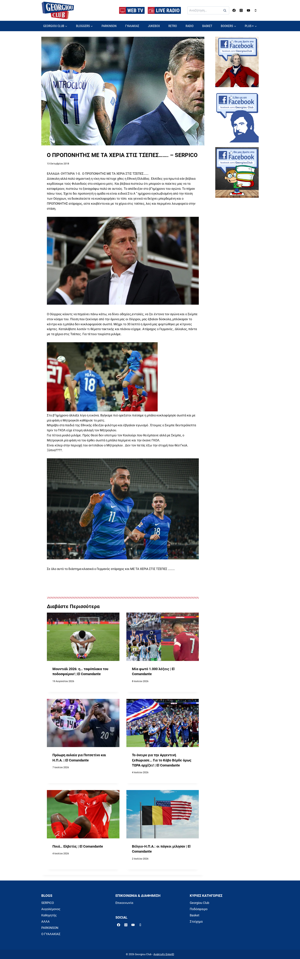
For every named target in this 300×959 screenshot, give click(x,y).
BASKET (207, 26)
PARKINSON (109, 26)
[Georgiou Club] (57, 10)
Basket (194, 915)
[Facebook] (234, 10)
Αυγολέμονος (50, 909)
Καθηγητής (49, 915)
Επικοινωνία (124, 903)
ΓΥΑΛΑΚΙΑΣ (132, 26)
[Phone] (255, 10)
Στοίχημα (196, 921)
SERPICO (47, 903)
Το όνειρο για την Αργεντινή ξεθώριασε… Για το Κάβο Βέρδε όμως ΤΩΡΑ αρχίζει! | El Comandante (161, 760)
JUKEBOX (154, 26)
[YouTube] (248, 10)
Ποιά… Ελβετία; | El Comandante (77, 846)
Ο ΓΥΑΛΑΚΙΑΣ (50, 934)
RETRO (172, 26)
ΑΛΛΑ (45, 921)
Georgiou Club (199, 903)
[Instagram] (241, 10)
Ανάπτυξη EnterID (163, 954)
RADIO (190, 26)
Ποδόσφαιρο (198, 909)
